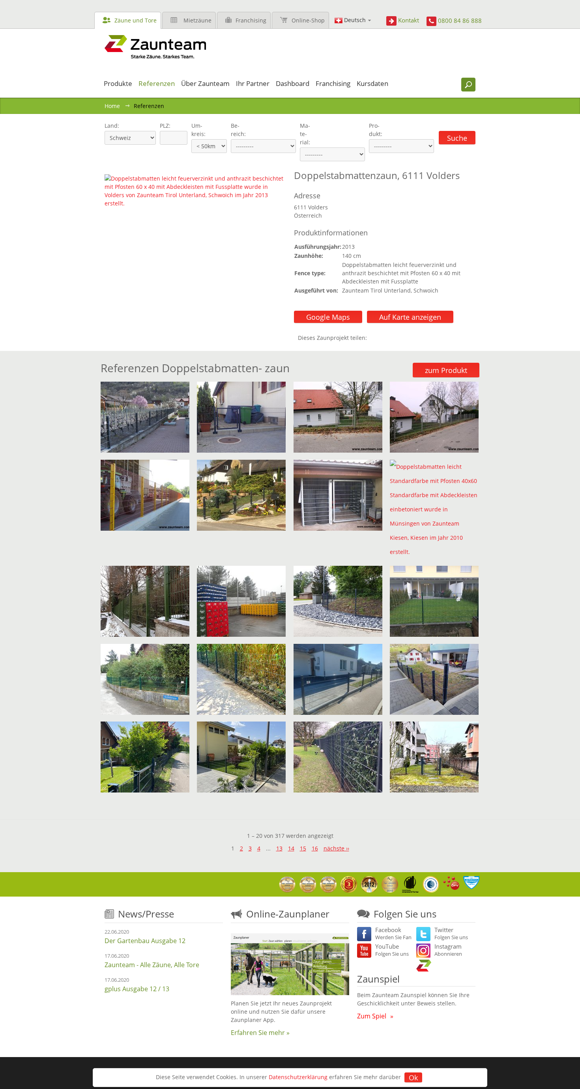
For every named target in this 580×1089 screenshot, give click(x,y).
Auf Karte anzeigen (410, 317)
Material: (305, 134)
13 (279, 848)
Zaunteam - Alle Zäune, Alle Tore (152, 964)
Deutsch (354, 20)
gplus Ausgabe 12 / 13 (137, 989)
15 (303, 848)
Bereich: (238, 130)
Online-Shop (308, 20)
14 (291, 848)
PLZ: (163, 125)
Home (112, 106)
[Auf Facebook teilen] (375, 337)
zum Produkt (446, 370)
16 (315, 848)
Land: (111, 125)
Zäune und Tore (135, 20)
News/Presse (146, 913)
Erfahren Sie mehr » (260, 1032)
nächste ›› (336, 848)
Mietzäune (197, 20)
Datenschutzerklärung (298, 1077)
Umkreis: (195, 130)
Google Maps (328, 317)
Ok (413, 1077)
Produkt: (375, 130)
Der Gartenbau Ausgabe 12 (145, 940)
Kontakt (409, 20)
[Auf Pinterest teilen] (384, 337)
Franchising (251, 20)
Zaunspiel (378, 978)
